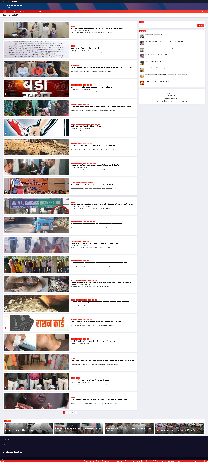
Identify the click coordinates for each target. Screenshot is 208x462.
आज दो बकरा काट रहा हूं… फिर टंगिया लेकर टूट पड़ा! (19, 430)
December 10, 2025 (76, 323)
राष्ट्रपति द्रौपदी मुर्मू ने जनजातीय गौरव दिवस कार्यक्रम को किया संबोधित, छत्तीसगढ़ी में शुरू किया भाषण (99, 400)
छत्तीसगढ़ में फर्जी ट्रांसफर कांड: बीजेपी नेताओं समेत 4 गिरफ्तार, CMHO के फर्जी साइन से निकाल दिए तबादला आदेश (78, 429)
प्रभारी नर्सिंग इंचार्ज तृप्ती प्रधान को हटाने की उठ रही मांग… (86, 48)
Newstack (18, 459)
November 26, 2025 (76, 362)
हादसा (94, 221)
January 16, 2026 (75, 167)
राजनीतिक (62, 11)
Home (8, 11)
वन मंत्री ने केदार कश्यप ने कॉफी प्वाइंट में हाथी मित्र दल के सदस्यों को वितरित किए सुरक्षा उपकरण (128, 429)
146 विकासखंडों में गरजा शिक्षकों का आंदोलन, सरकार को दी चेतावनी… (176, 430)
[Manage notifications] (2, 459)
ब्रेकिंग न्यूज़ (22, 11)
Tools (199, 459)
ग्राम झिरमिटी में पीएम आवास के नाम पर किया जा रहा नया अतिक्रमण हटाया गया (93, 146)
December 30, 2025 (76, 265)
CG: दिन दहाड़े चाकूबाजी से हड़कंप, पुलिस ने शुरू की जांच (86, 126)
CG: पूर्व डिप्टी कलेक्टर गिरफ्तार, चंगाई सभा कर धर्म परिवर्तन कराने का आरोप (92, 87)
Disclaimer (189, 459)
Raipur (77, 104)
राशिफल (55, 11)
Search (141, 21)
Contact (4, 444)
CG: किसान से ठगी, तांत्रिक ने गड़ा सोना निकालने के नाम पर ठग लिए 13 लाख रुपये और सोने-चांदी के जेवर (100, 302)
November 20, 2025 (76, 401)
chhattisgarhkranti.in (12, 5)
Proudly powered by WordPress (8, 459)
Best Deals (176, 459)
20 (72, 412)
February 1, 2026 (75, 69)
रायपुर (88, 143)
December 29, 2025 (76, 304)
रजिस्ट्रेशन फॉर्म (15, 11)
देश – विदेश (29, 11)
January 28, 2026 (75, 108)
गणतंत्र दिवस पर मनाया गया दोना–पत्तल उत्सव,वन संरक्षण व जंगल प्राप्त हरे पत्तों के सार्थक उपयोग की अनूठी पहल (102, 107)
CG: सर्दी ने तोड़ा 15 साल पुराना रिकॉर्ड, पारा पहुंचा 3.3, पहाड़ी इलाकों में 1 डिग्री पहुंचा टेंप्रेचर (94, 243)
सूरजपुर (94, 163)
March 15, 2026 (75, 30)
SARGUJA (73, 26)
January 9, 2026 (75, 245)
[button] (202, 11)
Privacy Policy (6, 439)
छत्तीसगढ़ (35, 11)
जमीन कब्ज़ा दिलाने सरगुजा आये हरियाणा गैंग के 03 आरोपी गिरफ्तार (90, 380)
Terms (4, 441)
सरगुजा (88, 104)
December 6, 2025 (75, 343)
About (169, 459)
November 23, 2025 (76, 382)
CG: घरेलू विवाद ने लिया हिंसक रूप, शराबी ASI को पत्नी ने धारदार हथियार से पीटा (93, 341)
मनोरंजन (45, 11)
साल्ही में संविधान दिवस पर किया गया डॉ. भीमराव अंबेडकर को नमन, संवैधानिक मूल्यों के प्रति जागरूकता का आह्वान (102, 361)
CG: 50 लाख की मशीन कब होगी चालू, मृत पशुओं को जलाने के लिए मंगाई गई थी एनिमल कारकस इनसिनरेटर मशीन (103, 204)
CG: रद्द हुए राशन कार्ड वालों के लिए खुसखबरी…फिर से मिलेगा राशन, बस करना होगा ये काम (96, 321)
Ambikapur (73, 182)
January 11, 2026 (75, 206)
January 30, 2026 (75, 89)
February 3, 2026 (75, 50)
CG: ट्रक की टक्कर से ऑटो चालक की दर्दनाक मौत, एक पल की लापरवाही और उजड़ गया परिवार (96, 224)
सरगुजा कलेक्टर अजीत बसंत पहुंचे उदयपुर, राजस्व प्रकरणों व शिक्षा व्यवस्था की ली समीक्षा (95, 165)
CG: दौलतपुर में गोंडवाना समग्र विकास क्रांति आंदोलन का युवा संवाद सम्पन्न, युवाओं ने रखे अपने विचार (99, 263)
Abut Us (172, 459)
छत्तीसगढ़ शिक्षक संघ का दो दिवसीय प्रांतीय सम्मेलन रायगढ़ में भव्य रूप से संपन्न (93, 185)
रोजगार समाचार (69, 11)
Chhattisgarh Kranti (84, 30)
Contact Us (185, 459)
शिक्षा (51, 11)
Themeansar (24, 459)
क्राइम (40, 11)
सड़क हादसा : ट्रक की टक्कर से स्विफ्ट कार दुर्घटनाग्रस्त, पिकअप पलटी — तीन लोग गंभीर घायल (97, 28)
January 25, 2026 (75, 128)
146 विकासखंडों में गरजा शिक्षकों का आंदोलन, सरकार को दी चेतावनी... (183, 461)
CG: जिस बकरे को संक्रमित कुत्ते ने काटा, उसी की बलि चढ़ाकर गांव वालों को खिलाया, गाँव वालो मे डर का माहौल (101, 282)
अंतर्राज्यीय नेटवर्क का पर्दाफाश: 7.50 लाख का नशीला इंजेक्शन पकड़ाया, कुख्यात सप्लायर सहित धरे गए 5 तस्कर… (102, 67)
